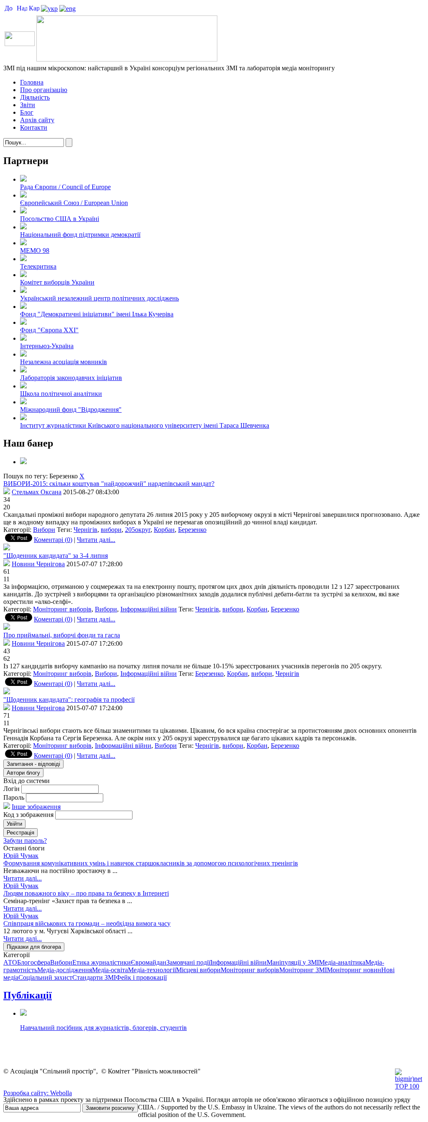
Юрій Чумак (20, 855)
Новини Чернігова (38, 563)
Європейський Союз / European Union (74, 202)
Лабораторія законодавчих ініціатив (71, 377)
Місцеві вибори (198, 969)
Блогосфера (33, 962)
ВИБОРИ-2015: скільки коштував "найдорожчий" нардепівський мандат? (108, 483)
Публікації (27, 995)
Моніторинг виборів (62, 609)
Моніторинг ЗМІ (303, 969)
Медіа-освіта (110, 969)
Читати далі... (96, 539)
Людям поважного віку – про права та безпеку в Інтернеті (86, 893)
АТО (10, 962)
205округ (137, 529)
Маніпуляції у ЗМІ (293, 962)
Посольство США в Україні (59, 218)
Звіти (27, 104)
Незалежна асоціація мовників (63, 361)
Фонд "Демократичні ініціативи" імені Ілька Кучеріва (96, 314)
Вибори (44, 529)
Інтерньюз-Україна (47, 345)
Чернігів (85, 529)
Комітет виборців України (57, 282)
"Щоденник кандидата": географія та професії (69, 699)
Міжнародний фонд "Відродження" (71, 409)
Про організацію (43, 89)
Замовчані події (188, 962)
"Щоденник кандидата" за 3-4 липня (55, 555)
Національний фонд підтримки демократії (80, 234)
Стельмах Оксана (36, 492)
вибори (111, 529)
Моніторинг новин (354, 969)
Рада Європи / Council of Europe (65, 186)
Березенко (192, 529)
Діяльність (35, 97)
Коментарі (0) (53, 539)
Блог (26, 112)
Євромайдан (148, 962)
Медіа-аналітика (342, 962)
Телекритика (38, 266)
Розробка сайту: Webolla (37, 1092)
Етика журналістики (101, 962)
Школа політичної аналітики (61, 393)
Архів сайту (37, 119)
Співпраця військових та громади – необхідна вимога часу (87, 923)
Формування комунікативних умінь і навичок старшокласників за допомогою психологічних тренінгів (150, 863)
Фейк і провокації (141, 977)
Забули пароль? (25, 840)
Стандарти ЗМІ (94, 977)
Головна (31, 82)
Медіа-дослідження (64, 969)
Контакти (33, 127)
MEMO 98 (34, 250)
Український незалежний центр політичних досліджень (99, 298)
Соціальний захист (45, 977)
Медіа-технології (152, 969)
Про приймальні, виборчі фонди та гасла (61, 635)
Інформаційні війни (148, 609)
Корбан (164, 529)
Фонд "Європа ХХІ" (49, 330)
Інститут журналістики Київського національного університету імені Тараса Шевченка (144, 425)
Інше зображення (36, 806)
